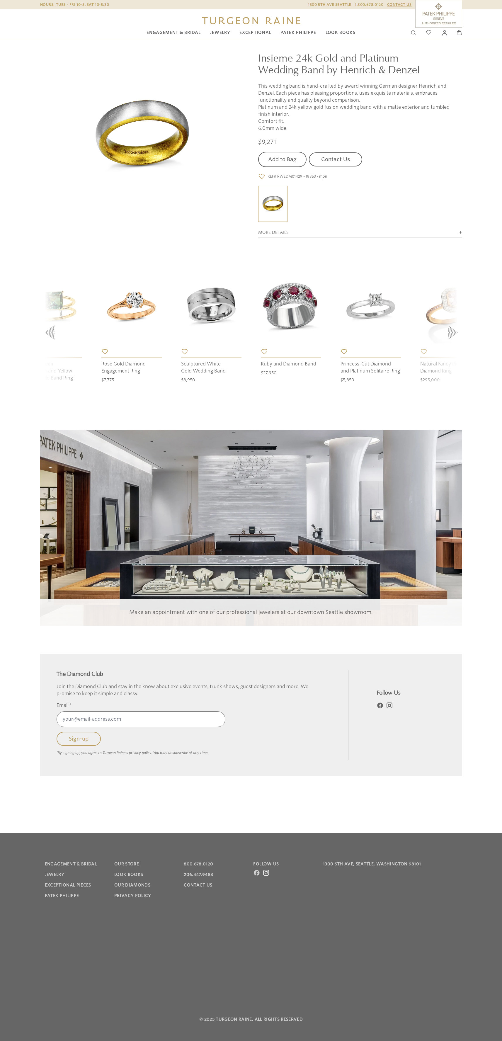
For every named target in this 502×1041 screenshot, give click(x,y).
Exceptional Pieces (68, 885)
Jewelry (220, 32)
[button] (272, 204)
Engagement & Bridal (173, 32)
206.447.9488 (198, 874)
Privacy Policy (132, 895)
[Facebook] (380, 705)
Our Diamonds (132, 885)
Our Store (126, 864)
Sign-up (79, 739)
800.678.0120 (198, 864)
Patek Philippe (298, 32)
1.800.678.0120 (369, 4)
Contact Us (399, 4)
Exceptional (255, 32)
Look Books (340, 32)
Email (64, 705)
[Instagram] (389, 705)
